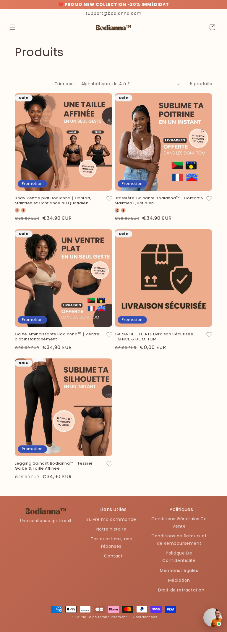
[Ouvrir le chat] (212, 617)
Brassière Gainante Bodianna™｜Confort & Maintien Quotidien (159, 201)
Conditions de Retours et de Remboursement (179, 539)
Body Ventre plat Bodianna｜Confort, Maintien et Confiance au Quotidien (53, 201)
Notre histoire (111, 529)
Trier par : (65, 84)
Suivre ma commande (111, 519)
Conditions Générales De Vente (179, 522)
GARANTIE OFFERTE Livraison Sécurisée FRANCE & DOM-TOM (154, 337)
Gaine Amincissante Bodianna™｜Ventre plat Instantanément (57, 337)
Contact (113, 556)
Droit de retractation (181, 590)
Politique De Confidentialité (179, 556)
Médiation (179, 580)
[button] (12, 27)
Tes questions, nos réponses (111, 542)
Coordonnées (145, 617)
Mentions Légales (179, 570)
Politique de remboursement (101, 617)
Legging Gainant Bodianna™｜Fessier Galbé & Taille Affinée (54, 466)
